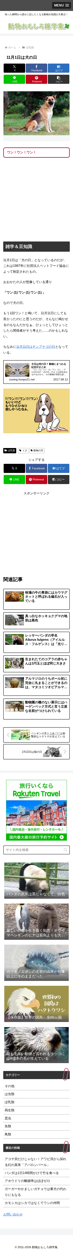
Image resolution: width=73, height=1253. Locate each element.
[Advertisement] (36, 200)
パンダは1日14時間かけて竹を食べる (32, 1173)
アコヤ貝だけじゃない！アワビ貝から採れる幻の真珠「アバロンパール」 (35, 1162)
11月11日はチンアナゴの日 (35, 346)
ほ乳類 (11, 450)
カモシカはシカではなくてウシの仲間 (32, 1203)
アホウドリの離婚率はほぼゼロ (27, 1181)
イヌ (24, 450)
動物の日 (38, 450)
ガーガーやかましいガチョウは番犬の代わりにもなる (35, 1192)
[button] (59, 79)
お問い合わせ (13, 1214)
